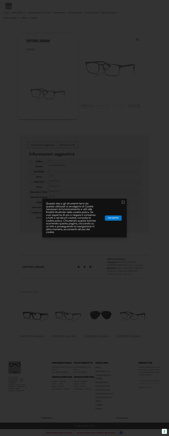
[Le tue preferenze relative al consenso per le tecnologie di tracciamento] (164, 431)
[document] (84, 218)
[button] (40, 18)
